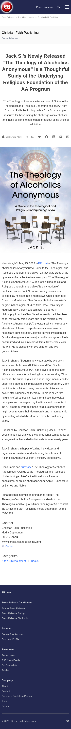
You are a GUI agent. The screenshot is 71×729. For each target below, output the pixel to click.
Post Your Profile (10, 639)
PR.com (43, 263)
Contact (10, 546)
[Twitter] (39, 136)
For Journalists (9, 665)
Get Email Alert (13, 137)
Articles (5, 670)
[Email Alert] (4, 136)
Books (34, 561)
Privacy (5, 706)
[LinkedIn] (53, 136)
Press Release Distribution (15, 618)
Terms (5, 701)
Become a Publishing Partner (17, 696)
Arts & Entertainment (26, 17)
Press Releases (8, 17)
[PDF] (60, 136)
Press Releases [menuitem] (44, 7)
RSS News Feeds (11, 660)
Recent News (9, 655)
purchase (26, 467)
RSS (32, 137)
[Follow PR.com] (67, 721)
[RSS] (27, 136)
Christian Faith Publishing (48, 17)
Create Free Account (12, 634)
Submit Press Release (13, 608)
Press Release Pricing (13, 613)
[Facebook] (46, 136)
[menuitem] (58, 6)
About (5, 686)
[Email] (67, 136)
